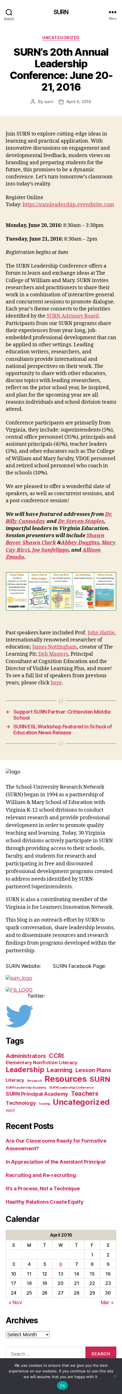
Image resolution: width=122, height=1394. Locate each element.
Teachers (84, 1093)
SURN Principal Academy (37, 1094)
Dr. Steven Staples (81, 521)
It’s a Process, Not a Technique (43, 1188)
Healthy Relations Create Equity (45, 1202)
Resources (66, 1079)
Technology (21, 1103)
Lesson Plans (93, 1070)
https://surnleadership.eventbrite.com (68, 204)
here (56, 683)
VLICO (10, 1110)
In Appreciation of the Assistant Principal (56, 1162)
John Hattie (101, 633)
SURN (61, 12)
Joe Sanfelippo (50, 550)
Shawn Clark (39, 542)
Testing (44, 1104)
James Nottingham (54, 647)
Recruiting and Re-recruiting (41, 1175)
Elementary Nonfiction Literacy (41, 1062)
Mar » (107, 1302)
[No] (115, 1376)
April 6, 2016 (78, 101)
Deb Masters (53, 654)
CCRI (56, 1055)
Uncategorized (61, 37)
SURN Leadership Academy (26, 1087)
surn (48, 101)
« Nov (15, 1302)
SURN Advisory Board (73, 316)
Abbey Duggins (80, 542)
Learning (60, 1070)
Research (34, 1081)
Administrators (26, 1056)
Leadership (25, 1069)
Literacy (15, 1080)
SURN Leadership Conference (71, 1087)
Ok (62, 1385)
